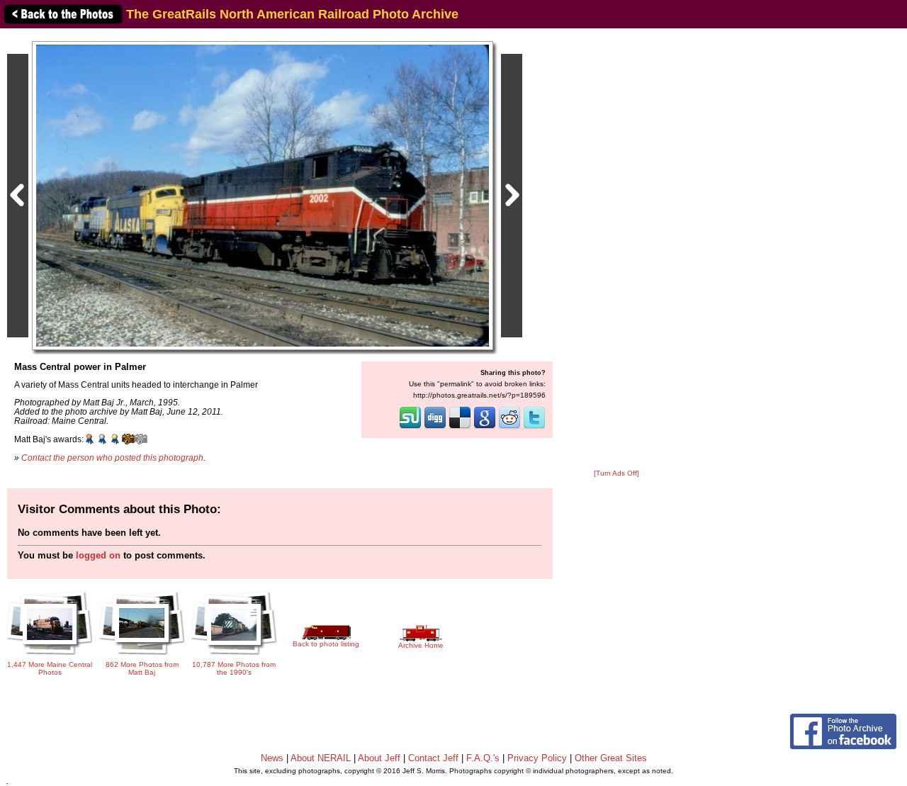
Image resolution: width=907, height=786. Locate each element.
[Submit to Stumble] (410, 427)
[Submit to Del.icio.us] (460, 427)
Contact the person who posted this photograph (112, 457)
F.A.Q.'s (483, 758)
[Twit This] (534, 427)
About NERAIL (321, 758)
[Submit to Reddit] (509, 427)
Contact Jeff (433, 758)
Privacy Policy (537, 758)
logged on (98, 555)
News (272, 758)
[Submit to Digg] (435, 427)
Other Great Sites (611, 758)
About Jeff (379, 758)
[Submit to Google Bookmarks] (484, 427)
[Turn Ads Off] (616, 473)
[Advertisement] (616, 249)
